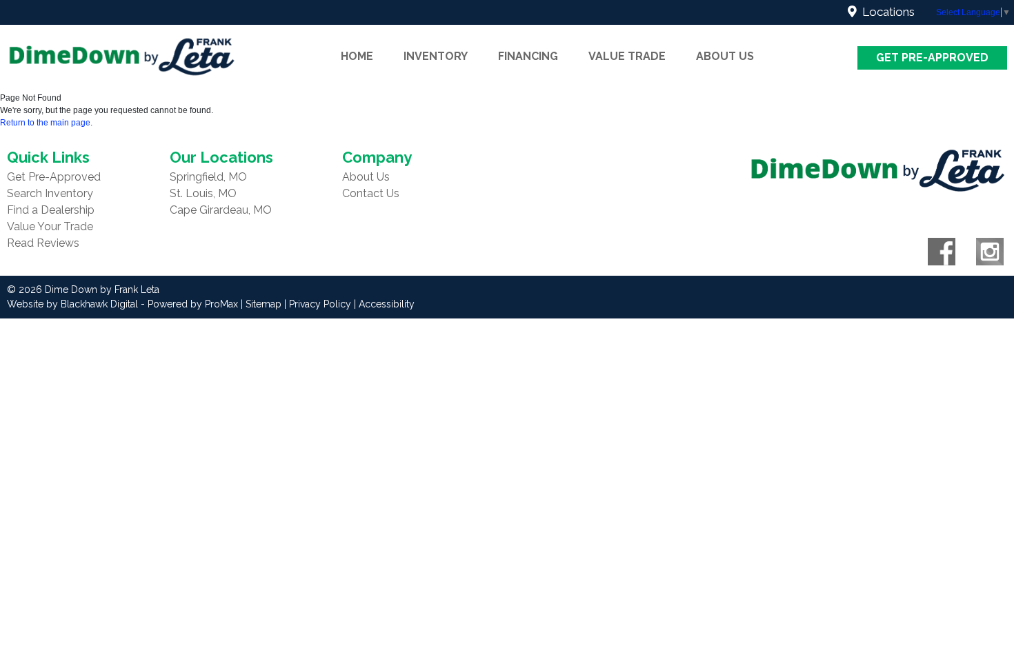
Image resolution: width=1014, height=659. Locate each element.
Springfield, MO (208, 176)
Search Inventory (50, 193)
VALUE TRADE (627, 56)
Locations (886, 12)
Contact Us (370, 193)
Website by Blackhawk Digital (72, 304)
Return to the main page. (46, 123)
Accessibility (387, 304)
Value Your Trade (50, 226)
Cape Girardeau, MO (221, 209)
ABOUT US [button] (725, 56)
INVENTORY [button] (436, 56)
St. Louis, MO (203, 193)
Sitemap (263, 304)
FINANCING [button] (528, 56)
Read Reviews (43, 243)
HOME (357, 56)
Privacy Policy (320, 304)
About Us (366, 176)
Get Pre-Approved (932, 57)
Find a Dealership (51, 209)
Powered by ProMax (193, 304)
